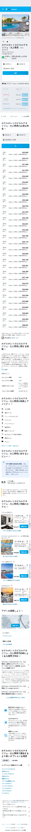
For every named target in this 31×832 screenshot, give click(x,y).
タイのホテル (5, 793)
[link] (12, 530)
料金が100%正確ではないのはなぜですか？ (15, 816)
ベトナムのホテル (7, 788)
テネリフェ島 (9, 827)
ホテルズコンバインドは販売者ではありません (14, 808)
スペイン (9, 824)
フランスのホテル (7, 783)
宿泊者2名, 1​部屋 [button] (8, 68)
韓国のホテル (5, 778)
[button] (3, 9)
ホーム (3, 824)
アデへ (18, 827)
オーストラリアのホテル (8, 769)
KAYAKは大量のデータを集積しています (14, 812)
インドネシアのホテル (8, 774)
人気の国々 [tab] (6, 760)
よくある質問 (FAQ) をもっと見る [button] (15, 697)
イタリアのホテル (7, 791)
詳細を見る (24, 526)
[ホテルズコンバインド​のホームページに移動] (11, 9)
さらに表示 (5, 369)
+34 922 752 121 (7, 54)
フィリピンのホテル (7, 786)
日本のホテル (5, 776)
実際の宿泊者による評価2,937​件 (19, 57)
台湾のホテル (5, 771)
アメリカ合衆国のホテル (8, 781)
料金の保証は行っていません (17, 802)
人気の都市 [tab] (15, 760)
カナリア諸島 (20, 824)
